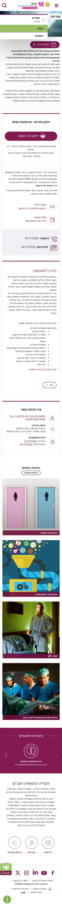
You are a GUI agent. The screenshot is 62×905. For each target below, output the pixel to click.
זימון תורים (40, 45)
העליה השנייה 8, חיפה (42, 880)
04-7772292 (37, 238)
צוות (40, 28)
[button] (24, 20)
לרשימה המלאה (31, 472)
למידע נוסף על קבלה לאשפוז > (42, 369)
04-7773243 (35, 247)
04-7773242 (26, 444)
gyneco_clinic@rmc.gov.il (32, 206)
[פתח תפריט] (56, 5)
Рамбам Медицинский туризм (31, 883)
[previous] (55, 755)
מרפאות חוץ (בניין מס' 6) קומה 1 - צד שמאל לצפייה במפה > (27, 417)
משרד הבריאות (20, 880)
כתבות (39, 36)
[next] (7, 755)
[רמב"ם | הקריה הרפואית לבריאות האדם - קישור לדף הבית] (30, 5)
